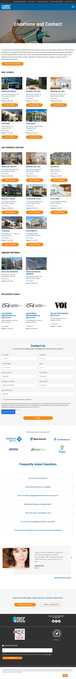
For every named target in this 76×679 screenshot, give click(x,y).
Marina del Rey (33, 167)
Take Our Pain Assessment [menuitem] (20, 1)
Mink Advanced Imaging (33, 273)
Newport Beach (8, 167)
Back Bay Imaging (9, 272)
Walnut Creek (8, 199)
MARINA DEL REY (33, 91)
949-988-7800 (56, 617)
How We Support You (25, 604)
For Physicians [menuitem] (31, 1)
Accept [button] (65, 675)
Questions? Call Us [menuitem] (69, 1)
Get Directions (5, 98)
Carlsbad (30, 124)
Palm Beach (31, 231)
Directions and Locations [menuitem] (56, 1)
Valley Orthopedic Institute (59, 314)
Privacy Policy (35, 407)
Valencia (54, 167)
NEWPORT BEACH (8, 91)
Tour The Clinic (10, 105)
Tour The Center (10, 180)
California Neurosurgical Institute (8, 315)
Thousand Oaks (33, 199)
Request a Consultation (12, 64)
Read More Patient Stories (62, 577)
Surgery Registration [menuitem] (43, 1)
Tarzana (5, 124)
